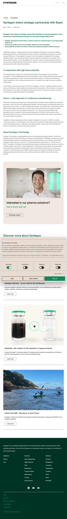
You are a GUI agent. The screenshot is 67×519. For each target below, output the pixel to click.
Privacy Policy (35, 255)
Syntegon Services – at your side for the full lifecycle (25, 283)
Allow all (54, 278)
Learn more (10, 294)
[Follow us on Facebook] (38, 488)
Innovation (48, 465)
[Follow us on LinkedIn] (28, 488)
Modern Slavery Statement (9, 501)
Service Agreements (30, 459)
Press (47, 474)
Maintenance (28, 468)
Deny (12, 278)
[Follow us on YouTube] (33, 488)
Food (4, 462)
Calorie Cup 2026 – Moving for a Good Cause (22, 413)
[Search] (53, 2)
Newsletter (48, 480)
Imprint (4, 495)
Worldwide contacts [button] (15, 215)
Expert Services (29, 480)
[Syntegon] (9, 2)
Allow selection (33, 278)
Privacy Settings (6, 507)
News (47, 477)
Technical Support (29, 471)
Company (48, 459)
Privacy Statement (7, 504)
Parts (26, 465)
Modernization (28, 474)
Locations (48, 471)
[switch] (25, 267)
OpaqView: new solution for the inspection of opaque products (28, 348)
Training (27, 477)
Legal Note (5, 498)
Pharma (5, 459)
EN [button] (58, 2)
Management (49, 462)
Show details (58, 273)
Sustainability (49, 468)
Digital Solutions (29, 462)
